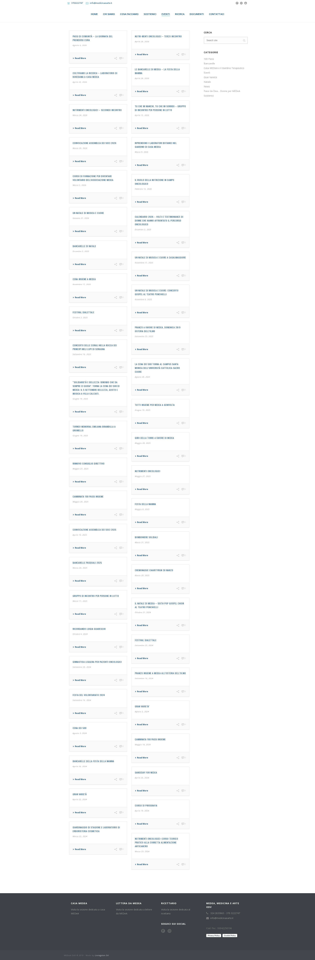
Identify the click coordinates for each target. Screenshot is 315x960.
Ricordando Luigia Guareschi (89, 628)
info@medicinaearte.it (101, 2)
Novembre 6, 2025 (143, 299)
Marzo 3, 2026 (79, 185)
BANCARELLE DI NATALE (84, 246)
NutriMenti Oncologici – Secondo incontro (97, 110)
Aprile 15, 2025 (80, 535)
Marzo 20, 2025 (142, 575)
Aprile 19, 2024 (142, 810)
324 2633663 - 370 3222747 (225, 913)
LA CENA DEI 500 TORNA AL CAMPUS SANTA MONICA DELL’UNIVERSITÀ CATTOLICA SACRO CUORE (157, 367)
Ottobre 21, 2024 (143, 612)
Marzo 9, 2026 (141, 152)
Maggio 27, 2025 (80, 468)
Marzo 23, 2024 (80, 836)
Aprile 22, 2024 (80, 799)
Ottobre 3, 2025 (80, 317)
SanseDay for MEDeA (146, 772)
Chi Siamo (109, 14)
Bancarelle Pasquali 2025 (87, 562)
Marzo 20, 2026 (80, 148)
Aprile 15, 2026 (142, 115)
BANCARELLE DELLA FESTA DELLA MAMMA (93, 761)
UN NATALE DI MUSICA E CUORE (88, 213)
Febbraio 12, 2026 (143, 189)
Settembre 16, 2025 (82, 354)
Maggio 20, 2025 (80, 501)
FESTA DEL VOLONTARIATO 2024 (89, 695)
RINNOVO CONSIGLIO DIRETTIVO (89, 463)
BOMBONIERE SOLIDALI (146, 537)
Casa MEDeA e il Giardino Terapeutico (224, 68)
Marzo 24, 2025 (80, 568)
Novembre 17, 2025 (144, 262)
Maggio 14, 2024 (143, 744)
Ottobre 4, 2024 (80, 634)
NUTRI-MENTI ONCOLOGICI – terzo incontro (158, 36)
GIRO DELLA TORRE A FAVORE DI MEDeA (154, 438)
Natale (207, 81)
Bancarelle (209, 63)
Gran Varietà (80, 794)
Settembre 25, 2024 (144, 645)
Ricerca (179, 14)
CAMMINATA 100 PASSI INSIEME (88, 496)
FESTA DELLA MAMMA (145, 504)
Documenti (197, 14)
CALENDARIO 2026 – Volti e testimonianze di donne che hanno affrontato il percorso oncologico (159, 220)
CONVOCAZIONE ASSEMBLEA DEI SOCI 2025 (94, 529)
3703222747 (77, 2)
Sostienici (150, 14)
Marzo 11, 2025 (80, 601)
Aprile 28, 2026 (142, 41)
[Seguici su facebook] (163, 931)
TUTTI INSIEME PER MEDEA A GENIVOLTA (155, 405)
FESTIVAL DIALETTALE (83, 312)
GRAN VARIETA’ (142, 706)
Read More (80, 58)
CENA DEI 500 (79, 728)
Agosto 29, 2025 (142, 377)
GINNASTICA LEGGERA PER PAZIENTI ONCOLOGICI (97, 661)
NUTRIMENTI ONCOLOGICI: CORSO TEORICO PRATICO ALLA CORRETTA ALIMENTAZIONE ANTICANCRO (156, 842)
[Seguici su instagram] (169, 931)
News (207, 86)
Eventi (166, 14)
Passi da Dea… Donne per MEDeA (222, 91)
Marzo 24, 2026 (80, 115)
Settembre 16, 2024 (144, 678)
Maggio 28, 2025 (143, 443)
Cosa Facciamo (129, 14)
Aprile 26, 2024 (80, 766)
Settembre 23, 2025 (144, 336)
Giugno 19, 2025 (80, 398)
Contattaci (216, 14)
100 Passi (209, 58)
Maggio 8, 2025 (142, 509)
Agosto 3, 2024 (142, 711)
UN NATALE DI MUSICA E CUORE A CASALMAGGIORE (160, 257)
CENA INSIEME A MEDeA (84, 279)
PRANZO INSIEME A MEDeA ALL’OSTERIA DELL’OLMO (160, 673)
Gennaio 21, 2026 (81, 218)
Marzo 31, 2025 (142, 542)
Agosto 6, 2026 (80, 45)
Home (94, 14)
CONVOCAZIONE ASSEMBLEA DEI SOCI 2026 (94, 143)
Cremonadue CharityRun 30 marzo (154, 570)
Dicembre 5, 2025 (143, 229)
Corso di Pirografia (146, 805)
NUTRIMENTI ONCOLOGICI (147, 471)
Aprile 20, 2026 (80, 82)
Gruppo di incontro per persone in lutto (96, 595)
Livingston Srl (102, 955)
